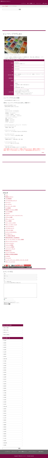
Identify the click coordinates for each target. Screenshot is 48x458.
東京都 (5, 356)
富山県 (6, 6)
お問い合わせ (44, 3)
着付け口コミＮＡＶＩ (6, 1)
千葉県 (5, 361)
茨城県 (5, 365)
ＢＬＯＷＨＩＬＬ (8, 233)
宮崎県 (5, 440)
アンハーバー (8, 202)
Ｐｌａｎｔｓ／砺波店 (9, 246)
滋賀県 (5, 395)
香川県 (5, 422)
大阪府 (5, 399)
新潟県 (5, 372)
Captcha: (5, 298)
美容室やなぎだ (8, 250)
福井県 (5, 383)
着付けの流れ (6, 330)
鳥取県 (5, 408)
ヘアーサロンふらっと (9, 228)
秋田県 (5, 347)
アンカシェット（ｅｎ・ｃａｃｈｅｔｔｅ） (14, 215)
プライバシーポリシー (32, 451)
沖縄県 (5, 445)
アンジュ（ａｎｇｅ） (9, 243)
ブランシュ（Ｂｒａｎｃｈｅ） (11, 241)
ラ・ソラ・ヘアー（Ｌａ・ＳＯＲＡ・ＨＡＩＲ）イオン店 (16, 259)
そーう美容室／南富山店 (10, 235)
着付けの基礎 (6, 327)
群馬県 (5, 370)
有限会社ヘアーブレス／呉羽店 (11, 209)
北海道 (5, 340)
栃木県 (5, 367)
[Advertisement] (24, 20)
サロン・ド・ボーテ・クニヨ (11, 224)
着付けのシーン (6, 332)
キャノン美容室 (8, 220)
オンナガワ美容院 (8, 211)
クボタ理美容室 (8, 198)
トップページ (23, 3)
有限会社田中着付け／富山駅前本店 (12, 237)
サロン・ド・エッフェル (10, 261)
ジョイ (6, 194)
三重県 (5, 392)
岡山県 (5, 413)
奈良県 (5, 404)
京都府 (5, 397)
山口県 (5, 417)
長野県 (5, 374)
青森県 (5, 342)
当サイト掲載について (31, 3)
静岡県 (5, 388)
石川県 (5, 381)
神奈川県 (5, 358)
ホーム (3, 6)
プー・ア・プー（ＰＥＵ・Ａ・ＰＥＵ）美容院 (14, 239)
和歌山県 (5, 406)
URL (4, 278)
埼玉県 (5, 363)
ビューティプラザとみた (10, 252)
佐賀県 (5, 431)
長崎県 (5, 433)
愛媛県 (5, 424)
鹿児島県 (5, 442)
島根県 (5, 411)
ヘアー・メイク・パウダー (10, 222)
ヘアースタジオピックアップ (11, 200)
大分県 (5, 438)
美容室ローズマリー (9, 196)
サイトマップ (38, 3)
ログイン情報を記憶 (7, 281)
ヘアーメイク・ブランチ (10, 248)
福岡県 (5, 429)
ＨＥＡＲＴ (7, 213)
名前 (4, 273)
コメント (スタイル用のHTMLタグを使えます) (12, 282)
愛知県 (5, 390)
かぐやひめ (7, 256)
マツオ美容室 (8, 207)
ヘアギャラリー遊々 (9, 230)
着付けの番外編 (6, 334)
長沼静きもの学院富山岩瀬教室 (11, 254)
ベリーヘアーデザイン (9, 226)
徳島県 (5, 420)
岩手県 (5, 345)
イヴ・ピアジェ (8, 204)
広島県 (5, 415)
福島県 (5, 354)
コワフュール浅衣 (8, 217)
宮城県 (5, 349)
